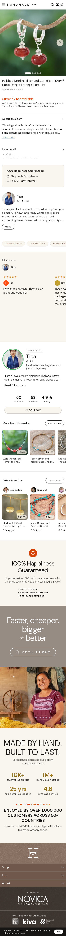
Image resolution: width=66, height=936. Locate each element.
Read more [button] (8, 137)
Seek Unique (36, 652)
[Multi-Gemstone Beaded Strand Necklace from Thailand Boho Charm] (42, 507)
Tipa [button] (20, 197)
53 (33, 397)
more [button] (8, 227)
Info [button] (4, 875)
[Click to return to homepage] (21, 4)
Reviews (33, 401)
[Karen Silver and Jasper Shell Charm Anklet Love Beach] (42, 442)
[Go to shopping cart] (62, 5)
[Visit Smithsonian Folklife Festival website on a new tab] (15, 921)
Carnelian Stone (37, 243)
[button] (3, 5)
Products (18, 401)
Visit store (54, 423)
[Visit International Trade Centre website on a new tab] (47, 921)
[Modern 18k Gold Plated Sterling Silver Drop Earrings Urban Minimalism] (15, 507)
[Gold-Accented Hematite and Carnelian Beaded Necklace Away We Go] (15, 442)
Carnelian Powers (13, 243)
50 (18, 397)
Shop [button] (5, 867)
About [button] (6, 883)
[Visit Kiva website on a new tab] (29, 921)
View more (55, 481)
